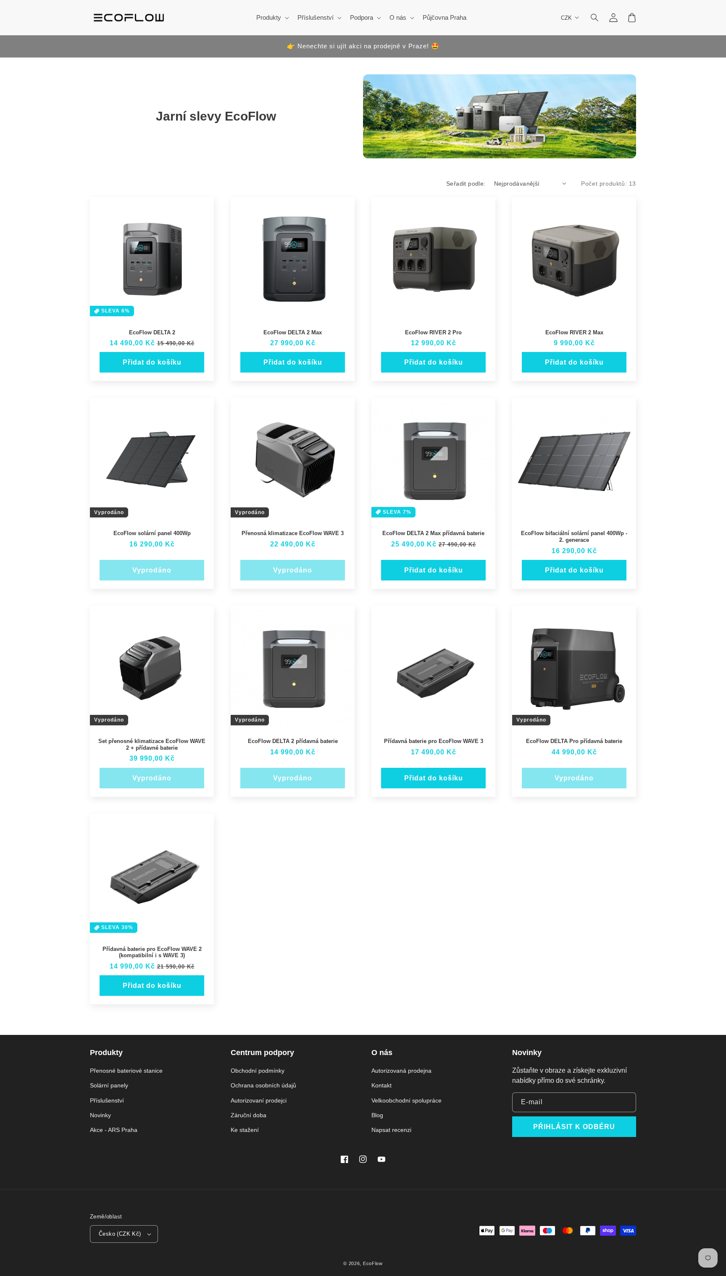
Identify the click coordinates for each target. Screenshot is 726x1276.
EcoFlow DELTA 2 (152, 332)
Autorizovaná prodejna (401, 1070)
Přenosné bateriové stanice (126, 1070)
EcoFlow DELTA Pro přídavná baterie (574, 741)
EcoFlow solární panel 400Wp (152, 533)
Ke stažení (245, 1129)
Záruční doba (248, 1115)
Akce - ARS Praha (113, 1129)
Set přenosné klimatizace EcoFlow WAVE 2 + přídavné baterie (151, 744)
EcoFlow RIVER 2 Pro (433, 332)
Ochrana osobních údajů (263, 1085)
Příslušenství (107, 1100)
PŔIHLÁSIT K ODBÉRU (574, 1126)
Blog (377, 1115)
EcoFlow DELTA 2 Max (292, 332)
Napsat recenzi (391, 1129)
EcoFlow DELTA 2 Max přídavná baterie (433, 533)
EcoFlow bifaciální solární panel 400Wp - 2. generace (574, 536)
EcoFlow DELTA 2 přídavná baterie (293, 741)
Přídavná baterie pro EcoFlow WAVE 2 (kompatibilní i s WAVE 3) (152, 952)
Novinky (100, 1115)
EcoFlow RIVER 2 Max (574, 332)
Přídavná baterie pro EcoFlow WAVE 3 (433, 741)
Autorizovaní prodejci (259, 1100)
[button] (595, 17)
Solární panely (109, 1085)
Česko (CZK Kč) (120, 1234)
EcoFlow (373, 1263)
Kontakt (381, 1085)
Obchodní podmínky (257, 1070)
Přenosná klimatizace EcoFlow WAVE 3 (293, 533)
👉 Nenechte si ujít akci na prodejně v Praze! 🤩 (363, 46)
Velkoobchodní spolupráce (406, 1100)
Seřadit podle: (466, 183)
